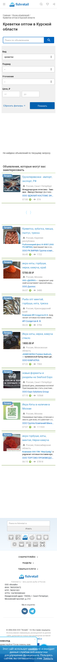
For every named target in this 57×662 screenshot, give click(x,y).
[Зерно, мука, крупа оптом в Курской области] (38, 537)
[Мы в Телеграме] (32, 611)
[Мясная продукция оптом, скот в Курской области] (11, 537)
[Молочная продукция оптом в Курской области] (21, 544)
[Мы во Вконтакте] (25, 611)
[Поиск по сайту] (41, 4)
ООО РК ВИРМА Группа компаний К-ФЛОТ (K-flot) (38, 250)
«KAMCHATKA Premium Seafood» (37, 354)
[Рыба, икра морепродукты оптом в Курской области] (25, 537)
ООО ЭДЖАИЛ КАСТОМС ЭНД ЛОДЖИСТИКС (38, 195)
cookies (33, 649)
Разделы (26, 563)
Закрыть (48, 658)
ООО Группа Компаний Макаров (37, 423)
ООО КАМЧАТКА (30, 360)
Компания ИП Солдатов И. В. (35, 315)
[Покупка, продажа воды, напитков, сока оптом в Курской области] (28, 544)
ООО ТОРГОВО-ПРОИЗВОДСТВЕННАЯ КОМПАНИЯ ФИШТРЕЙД (37, 458)
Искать (28, 529)
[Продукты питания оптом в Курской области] (32, 537)
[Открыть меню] (4, 4)
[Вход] (54, 4)
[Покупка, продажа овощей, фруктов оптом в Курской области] (14, 544)
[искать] (49, 40)
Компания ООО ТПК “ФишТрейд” (37, 452)
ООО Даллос (28, 286)
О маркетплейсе (27, 557)
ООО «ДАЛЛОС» (29, 280)
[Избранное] (47, 4)
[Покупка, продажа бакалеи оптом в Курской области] (35, 544)
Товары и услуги (27, 569)
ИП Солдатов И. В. (31, 321)
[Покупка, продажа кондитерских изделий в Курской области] (45, 537)
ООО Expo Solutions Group (35, 391)
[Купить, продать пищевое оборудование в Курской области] (18, 537)
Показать (42, 106)
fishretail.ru (37, 639)
